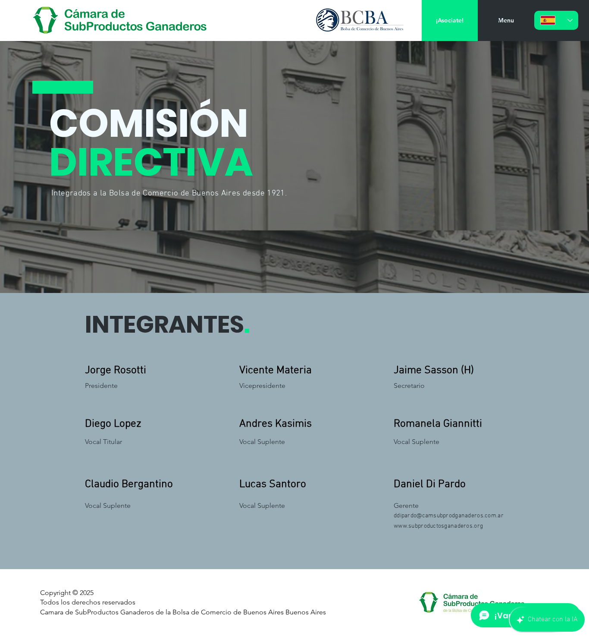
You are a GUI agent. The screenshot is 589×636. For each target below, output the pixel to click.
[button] (506, 20)
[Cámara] (121, 20)
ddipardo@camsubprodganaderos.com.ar (449, 516)
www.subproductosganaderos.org (438, 526)
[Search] (497, 21)
